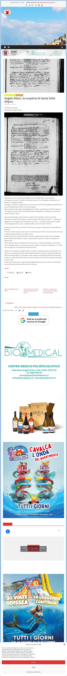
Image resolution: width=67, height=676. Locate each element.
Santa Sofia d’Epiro (9, 95)
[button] (64, 644)
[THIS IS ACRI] (5, 47)
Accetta (33, 662)
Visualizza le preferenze (33, 672)
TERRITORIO (19, 95)
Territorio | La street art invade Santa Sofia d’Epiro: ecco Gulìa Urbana (50, 290)
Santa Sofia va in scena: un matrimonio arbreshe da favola (31, 290)
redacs (13, 104)
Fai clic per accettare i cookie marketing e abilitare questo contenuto (33, 549)
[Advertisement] (33, 32)
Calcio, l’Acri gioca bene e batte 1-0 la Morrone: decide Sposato (38, 307)
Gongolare (9, 303)
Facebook (7, 524)
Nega (33, 667)
